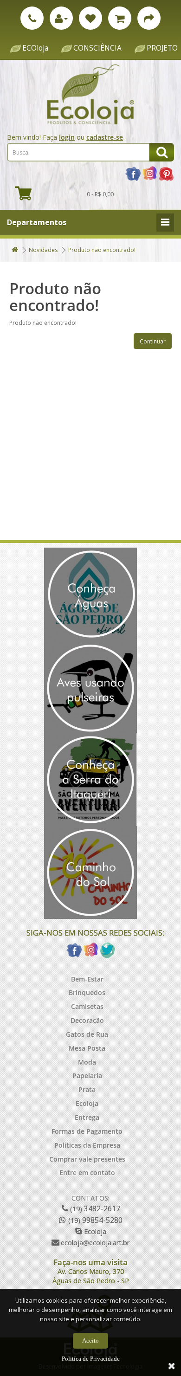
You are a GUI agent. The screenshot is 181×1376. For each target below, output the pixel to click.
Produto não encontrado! (102, 250)
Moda (87, 1062)
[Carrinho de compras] (119, 18)
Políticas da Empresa (87, 1145)
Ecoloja (87, 1103)
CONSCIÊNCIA (97, 48)
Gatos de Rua (87, 1034)
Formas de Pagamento (87, 1131)
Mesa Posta (87, 1048)
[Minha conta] (61, 18)
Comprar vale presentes (87, 1159)
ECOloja (35, 48)
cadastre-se (104, 137)
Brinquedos (87, 992)
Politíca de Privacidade (91, 1358)
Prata (87, 1089)
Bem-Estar (87, 979)
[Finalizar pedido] (149, 18)
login (67, 137)
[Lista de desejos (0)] (90, 18)
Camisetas (87, 1006)
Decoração (87, 1020)
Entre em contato (87, 1172)
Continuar (153, 341)
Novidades (43, 250)
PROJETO (162, 48)
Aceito (90, 1340)
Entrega (87, 1117)
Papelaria (87, 1075)
